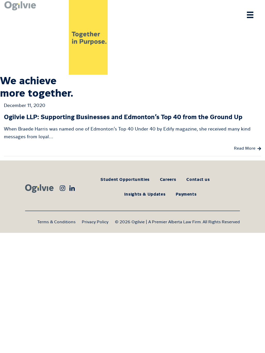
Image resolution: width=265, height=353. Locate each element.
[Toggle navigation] (250, 15)
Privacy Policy (95, 221)
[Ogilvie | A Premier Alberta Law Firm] (19, 37)
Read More (244, 148)
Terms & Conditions (56, 221)
